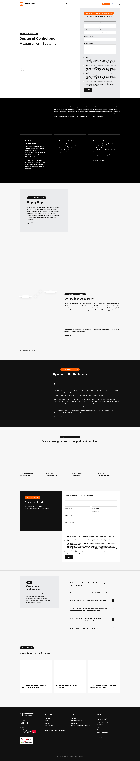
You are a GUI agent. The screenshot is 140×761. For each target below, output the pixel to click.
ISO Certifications (50, 728)
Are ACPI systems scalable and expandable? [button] (84, 628)
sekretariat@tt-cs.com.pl (106, 738)
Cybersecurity (74, 723)
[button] (31, 463)
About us (47, 718)
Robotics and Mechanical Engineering (81, 725)
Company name (88, 36)
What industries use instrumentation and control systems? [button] (88, 600)
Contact (47, 723)
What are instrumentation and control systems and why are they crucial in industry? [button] (88, 584)
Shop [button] (28, 223)
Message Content (89, 43)
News (46, 720)
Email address (88, 29)
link (87, 64)
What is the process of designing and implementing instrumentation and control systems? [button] (86, 619)
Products (73, 718)
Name (85, 23)
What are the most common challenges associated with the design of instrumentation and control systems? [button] (88, 609)
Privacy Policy (49, 725)
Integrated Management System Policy (55, 730)
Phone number (104, 29)
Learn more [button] (68, 335)
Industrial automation (77, 720)
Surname (94, 501)
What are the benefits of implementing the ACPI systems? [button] (88, 593)
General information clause (52, 733)
